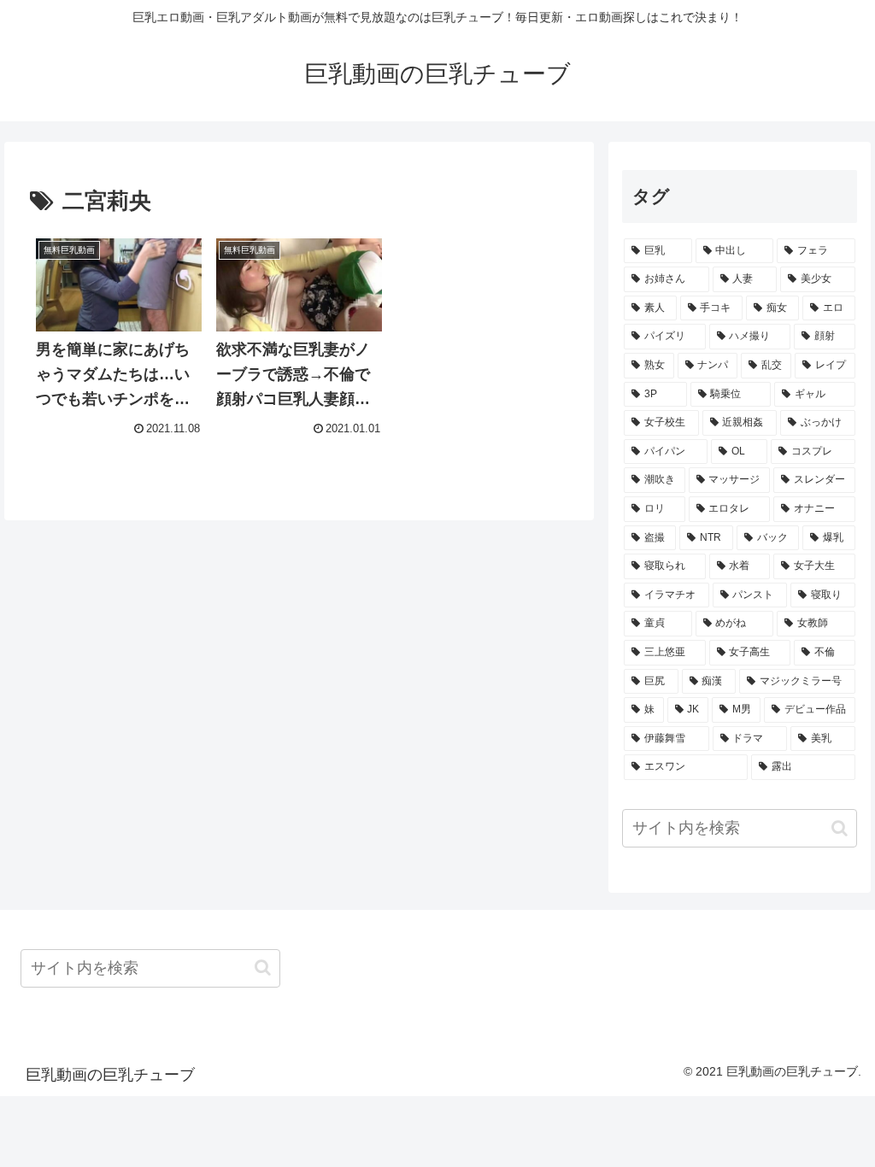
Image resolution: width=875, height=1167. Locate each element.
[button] (839, 828)
